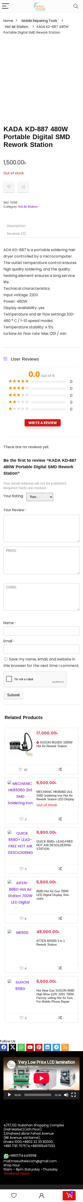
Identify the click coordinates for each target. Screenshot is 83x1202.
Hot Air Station (16, 26)
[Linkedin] (47, 1047)
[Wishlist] (14, 1196)
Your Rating (13, 495)
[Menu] (5, 6)
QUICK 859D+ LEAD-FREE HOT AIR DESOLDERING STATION (54, 845)
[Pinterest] (38, 1047)
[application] (41, 1078)
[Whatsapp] (21, 1047)
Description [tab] (16, 226)
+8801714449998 (22, 1155)
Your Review (14, 510)
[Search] (75, 6)
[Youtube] (30, 1047)
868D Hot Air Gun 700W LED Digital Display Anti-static (52, 895)
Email (8, 641)
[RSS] (65, 1047)
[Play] (9, 1095)
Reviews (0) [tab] (16, 233)
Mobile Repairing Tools (39, 20)
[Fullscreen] (73, 1095)
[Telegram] (56, 1047)
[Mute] (66, 1095)
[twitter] (12, 1047)
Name (9, 622)
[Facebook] (3, 1047)
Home (8, 20)
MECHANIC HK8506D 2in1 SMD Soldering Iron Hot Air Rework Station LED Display (55, 795)
